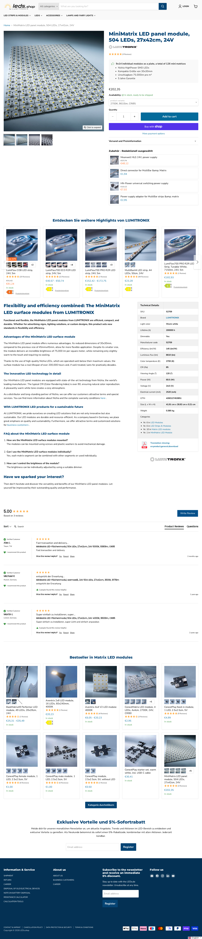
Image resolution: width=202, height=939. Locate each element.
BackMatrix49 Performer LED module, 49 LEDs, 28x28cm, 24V (22, 710)
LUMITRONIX (172, 317)
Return (7, 880)
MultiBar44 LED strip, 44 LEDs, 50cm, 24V (138, 272)
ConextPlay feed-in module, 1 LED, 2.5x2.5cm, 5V (179, 708)
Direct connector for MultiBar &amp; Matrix (143, 170)
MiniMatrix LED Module (161, 432)
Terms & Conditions (84, 927)
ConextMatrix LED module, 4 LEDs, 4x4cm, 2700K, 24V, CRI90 (140, 710)
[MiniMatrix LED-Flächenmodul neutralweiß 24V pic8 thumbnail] (47, 140)
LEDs (38, 15)
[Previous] (4, 262)
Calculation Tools (13, 901)
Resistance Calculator (16, 897)
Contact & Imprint (12, 927)
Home (7, 25)
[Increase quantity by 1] (134, 117)
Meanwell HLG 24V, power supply (139, 157)
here (103, 398)
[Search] (163, 6)
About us (58, 875)
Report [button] (66, 556)
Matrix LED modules (161, 429)
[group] (19, 511)
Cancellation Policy (33, 927)
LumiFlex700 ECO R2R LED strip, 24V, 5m (61, 272)
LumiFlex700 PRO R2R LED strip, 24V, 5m (100, 272)
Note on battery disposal (17, 893)
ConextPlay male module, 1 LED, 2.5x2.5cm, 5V (60, 778)
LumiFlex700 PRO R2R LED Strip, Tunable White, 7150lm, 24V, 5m (179, 267)
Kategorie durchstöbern (101, 805)
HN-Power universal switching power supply (144, 183)
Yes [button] (60, 556)
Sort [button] (6, 526)
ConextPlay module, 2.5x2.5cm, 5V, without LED (100, 778)
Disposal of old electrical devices (22, 888)
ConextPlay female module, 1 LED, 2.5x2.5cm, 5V (22, 778)
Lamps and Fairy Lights (80, 15)
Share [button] (72, 556)
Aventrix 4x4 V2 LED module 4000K (101, 708)
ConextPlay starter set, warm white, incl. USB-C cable (140, 771)
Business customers (63, 880)
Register (128, 847)
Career (7, 884)
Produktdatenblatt (22, 293)
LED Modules (157, 422)
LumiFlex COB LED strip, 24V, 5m (19, 272)
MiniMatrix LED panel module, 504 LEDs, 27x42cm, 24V (175, 779)
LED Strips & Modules (16, 15)
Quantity (113, 110)
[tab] (174, 527)
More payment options (153, 133)
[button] (153, 54)
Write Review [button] (187, 513)
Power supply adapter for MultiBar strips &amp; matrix (150, 196)
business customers (18, 425)
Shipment (8, 875)
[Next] (197, 262)
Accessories (53, 15)
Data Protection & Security (59, 927)
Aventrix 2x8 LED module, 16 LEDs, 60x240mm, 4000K (60, 703)
